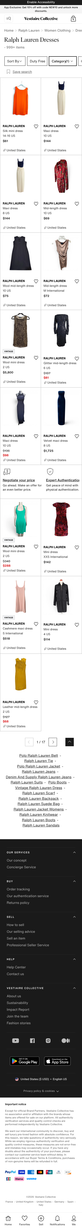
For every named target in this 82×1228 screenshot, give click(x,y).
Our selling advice (21, 931)
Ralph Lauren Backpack (39, 798)
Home (8, 30)
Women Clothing (57, 30)
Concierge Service (21, 867)
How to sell (15, 924)
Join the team (17, 1016)
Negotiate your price (19, 480)
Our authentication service (28, 895)
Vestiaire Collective (25, 988)
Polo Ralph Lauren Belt (38, 755)
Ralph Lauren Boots (38, 820)
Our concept (16, 860)
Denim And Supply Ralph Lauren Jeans (38, 777)
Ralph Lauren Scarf (38, 793)
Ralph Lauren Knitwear (38, 814)
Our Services (18, 852)
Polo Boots (57, 782)
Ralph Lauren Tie (38, 761)
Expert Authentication (63, 480)
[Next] (53, 742)
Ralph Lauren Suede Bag (39, 804)
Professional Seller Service (28, 945)
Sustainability (17, 1002)
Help (11, 959)
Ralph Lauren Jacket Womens (39, 809)
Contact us (15, 973)
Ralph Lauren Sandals (41, 825)
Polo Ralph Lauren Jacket (38, 766)
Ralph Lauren (29, 30)
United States (44, 1201)
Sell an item (16, 938)
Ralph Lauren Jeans (38, 771)
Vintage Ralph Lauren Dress (38, 787)
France (9, 1201)
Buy (10, 881)
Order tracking (18, 889)
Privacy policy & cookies (39, 1091)
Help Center (16, 967)
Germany (59, 1201)
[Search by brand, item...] (8, 19)
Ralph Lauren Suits (27, 782)
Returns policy (18, 902)
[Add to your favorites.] (35, 126)
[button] (73, 18)
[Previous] (29, 742)
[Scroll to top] (69, 742)
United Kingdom (25, 1201)
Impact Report (18, 1009)
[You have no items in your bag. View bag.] (73, 18)
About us (14, 996)
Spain (70, 1201)
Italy (41, 1205)
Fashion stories (19, 1022)
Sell (11, 917)
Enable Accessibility (41, 2)
